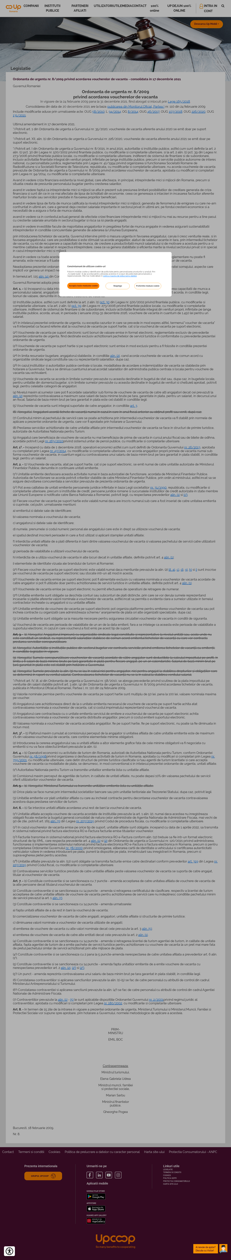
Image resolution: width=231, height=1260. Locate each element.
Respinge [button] (117, 286)
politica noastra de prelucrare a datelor (120, 276)
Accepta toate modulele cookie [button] (83, 286)
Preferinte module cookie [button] (147, 286)
